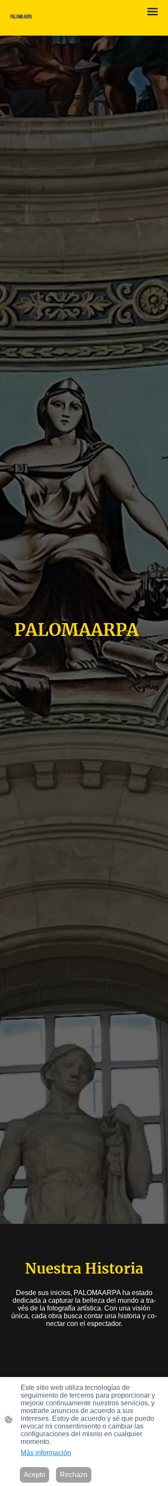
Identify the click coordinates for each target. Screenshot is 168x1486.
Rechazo (73, 1474)
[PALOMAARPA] (45, 25)
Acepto (34, 1474)
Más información (46, 1452)
